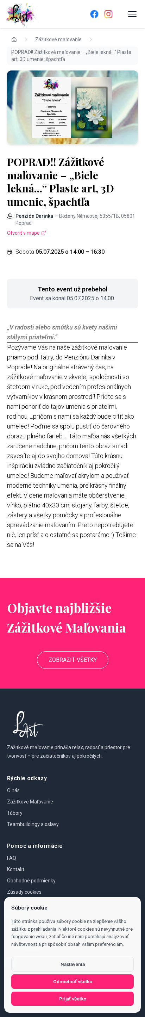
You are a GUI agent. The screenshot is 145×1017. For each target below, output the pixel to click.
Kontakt (15, 869)
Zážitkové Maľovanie (30, 802)
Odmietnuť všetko (72, 981)
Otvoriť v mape (23, 233)
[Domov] (38, 14)
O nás (13, 790)
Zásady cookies (24, 892)
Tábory (15, 813)
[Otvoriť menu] (132, 14)
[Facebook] (94, 14)
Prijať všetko (72, 998)
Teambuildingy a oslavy (33, 824)
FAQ (11, 858)
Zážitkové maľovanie (58, 39)
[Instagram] (108, 14)
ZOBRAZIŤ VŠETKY (73, 660)
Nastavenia (73, 964)
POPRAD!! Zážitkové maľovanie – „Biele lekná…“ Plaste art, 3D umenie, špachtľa (71, 55)
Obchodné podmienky (31, 880)
